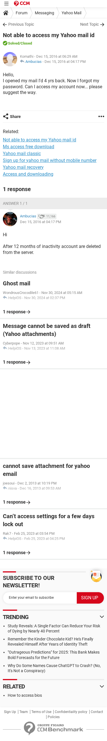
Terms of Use (41, 712)
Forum (21, 13)
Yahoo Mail (71, 13)
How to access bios (25, 695)
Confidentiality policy (71, 712)
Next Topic (89, 24)
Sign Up (10, 712)
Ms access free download (28, 146)
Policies (54, 717)
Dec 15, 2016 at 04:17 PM (65, 61)
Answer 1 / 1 (15, 203)
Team (23, 712)
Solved (13, 43)
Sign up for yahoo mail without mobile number (49, 160)
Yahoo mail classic (22, 153)
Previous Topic (21, 24)
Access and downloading (28, 174)
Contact (97, 712)
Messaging (44, 13)
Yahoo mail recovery (23, 167)
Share (15, 116)
